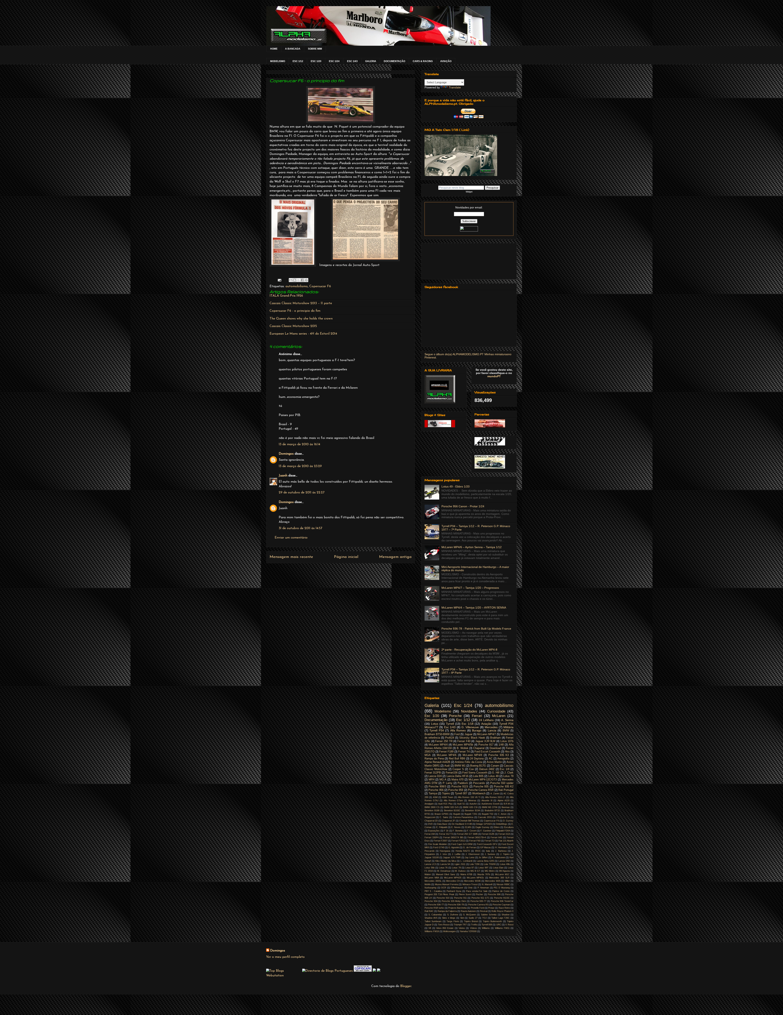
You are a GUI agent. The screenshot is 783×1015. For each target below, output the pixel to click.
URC (498, 924)
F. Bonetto (458, 830)
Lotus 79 (508, 776)
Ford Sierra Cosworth (474, 772)
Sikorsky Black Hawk (472, 737)
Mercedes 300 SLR (499, 877)
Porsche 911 (460, 898)
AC (490, 758)
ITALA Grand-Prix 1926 (286, 295)
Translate (455, 87)
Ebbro (497, 827)
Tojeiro (446, 793)
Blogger (405, 986)
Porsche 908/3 (437, 786)
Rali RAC (429, 911)
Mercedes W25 (492, 881)
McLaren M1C (502, 874)
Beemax (506, 807)
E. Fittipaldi (441, 827)
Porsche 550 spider (501, 783)
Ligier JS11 (460, 864)
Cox (471, 769)
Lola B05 (478, 776)
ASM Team (447, 797)
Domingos (286, 453)
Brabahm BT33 (492, 810)
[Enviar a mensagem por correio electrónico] (279, 280)
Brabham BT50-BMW (437, 734)
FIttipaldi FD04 (502, 830)
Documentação (436, 720)
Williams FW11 (502, 928)
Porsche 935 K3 (498, 755)
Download (495, 748)
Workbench (479, 793)
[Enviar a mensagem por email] (291, 280)
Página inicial (346, 557)
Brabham (495, 737)
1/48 (501, 744)
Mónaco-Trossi (470, 884)
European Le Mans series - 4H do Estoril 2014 (303, 333)
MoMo (428, 884)
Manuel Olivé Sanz (446, 874)
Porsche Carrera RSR (481, 790)
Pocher (479, 894)
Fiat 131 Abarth (506, 840)
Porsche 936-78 (456, 904)
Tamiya (433, 793)
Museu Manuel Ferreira (446, 884)
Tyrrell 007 (461, 793)
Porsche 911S (459, 786)
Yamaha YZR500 (468, 931)
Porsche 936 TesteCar (502, 901)
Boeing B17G (478, 765)
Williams (486, 928)
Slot (462, 918)
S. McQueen (469, 914)
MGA (428, 755)
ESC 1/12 (298, 61)
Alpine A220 (504, 800)
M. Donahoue (444, 871)
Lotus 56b (430, 867)
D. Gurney (508, 820)
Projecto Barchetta (457, 908)
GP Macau (485, 847)
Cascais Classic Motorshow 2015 (293, 326)
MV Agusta (504, 871)
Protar (491, 908)
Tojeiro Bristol (471, 921)
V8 (429, 928)
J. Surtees (490, 854)
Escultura (508, 827)
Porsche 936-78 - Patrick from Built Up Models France (476, 628)
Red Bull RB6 (457, 758)
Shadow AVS (431, 918)
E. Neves (456, 827)
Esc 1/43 (450, 727)
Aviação (486, 723)
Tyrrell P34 (436, 730)
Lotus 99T (483, 867)
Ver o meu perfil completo (285, 957)
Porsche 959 (455, 790)
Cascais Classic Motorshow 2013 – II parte (301, 303)
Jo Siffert (483, 857)
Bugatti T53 (487, 814)
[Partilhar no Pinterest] (306, 280)
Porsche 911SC (502, 898)
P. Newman (483, 887)
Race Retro (504, 908)
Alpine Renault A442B (437, 762)
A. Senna (507, 720)
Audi (447, 765)
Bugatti (456, 814)
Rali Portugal (505, 790)
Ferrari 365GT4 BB (453, 837)
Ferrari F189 (446, 751)
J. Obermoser (473, 854)
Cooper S (458, 769)
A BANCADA (292, 48)
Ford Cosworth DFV (487, 844)
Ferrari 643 (496, 837)
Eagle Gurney (482, 827)
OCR (443, 887)
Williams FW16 (432, 931)
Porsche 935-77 (478, 901)
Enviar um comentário (291, 537)
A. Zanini (494, 793)
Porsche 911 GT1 (480, 898)
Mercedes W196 (472, 881)
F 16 (446, 830)
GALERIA (370, 61)
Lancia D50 (504, 861)
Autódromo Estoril (490, 803)
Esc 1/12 (463, 720)
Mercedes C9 (453, 881)
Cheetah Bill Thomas (469, 820)
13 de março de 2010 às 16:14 (299, 444)
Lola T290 (475, 864)
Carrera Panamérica (463, 817)
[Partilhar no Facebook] (302, 280)
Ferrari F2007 (440, 840)
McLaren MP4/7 (486, 734)
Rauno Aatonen (468, 911)
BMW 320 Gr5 (451, 807)
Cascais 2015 (485, 817)
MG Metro (490, 871)
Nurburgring (430, 887)
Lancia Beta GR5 (485, 861)
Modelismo (443, 711)
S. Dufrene (452, 914)
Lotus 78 (456, 867)
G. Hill (495, 772)
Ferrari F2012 (458, 840)
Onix (470, 887)
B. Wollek (462, 748)
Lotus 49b (505, 864)
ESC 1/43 (352, 61)
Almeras (472, 800)
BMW (506, 730)
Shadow (506, 914)
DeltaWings (501, 824)
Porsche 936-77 (436, 904)
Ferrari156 (452, 772)
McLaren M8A (432, 877)
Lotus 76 (443, 867)
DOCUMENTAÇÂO (394, 61)
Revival (483, 911)
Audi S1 (461, 803)
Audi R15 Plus (445, 803)
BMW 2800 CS (432, 807)
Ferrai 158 (430, 834)
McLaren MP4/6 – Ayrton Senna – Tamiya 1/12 (471, 547)
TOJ (484, 918)
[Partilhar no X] (298, 280)
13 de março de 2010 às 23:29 (300, 466)
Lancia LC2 (430, 864)
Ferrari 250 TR (443, 741)
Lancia (492, 730)
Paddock (463, 783)
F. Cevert (471, 830)
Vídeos (473, 928)
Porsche (455, 716)
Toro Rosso (444, 924)
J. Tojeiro (505, 854)
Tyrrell (450, 723)
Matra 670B (466, 874)
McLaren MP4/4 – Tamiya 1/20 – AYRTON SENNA (473, 607)
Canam (495, 765)
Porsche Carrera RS (478, 904)
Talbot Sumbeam (433, 921)
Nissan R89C (503, 884)
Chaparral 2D (431, 820)
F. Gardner (485, 830)
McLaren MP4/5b (463, 744)
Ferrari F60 (474, 840)
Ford (457, 734)
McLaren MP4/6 (446, 755)
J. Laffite (456, 854)
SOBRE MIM (315, 48)
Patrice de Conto (501, 891)
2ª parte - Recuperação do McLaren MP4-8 (469, 649)
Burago (476, 730)
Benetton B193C (452, 810)
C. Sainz (444, 817)
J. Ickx (443, 854)
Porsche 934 (431, 901)
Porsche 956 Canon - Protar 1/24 (462, 506)
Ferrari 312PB (433, 772)
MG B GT (475, 871)
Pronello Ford (477, 908)
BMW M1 (460, 765)
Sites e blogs (448, 918)
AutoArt (473, 803)
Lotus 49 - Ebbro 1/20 (455, 486)
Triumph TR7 (460, 924)
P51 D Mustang (502, 887)
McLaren (498, 716)
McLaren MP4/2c (475, 877)
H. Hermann (501, 847)
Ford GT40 (438, 847)
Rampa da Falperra (447, 911)
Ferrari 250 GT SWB (467, 834)
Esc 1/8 (504, 769)
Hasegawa (445, 851)
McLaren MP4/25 (453, 877)
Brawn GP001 (442, 814)
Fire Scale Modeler (437, 844)
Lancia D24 (435, 776)
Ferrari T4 (464, 751)
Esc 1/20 (432, 716)
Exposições (434, 830)
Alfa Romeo (458, 730)
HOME (274, 48)
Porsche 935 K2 (503, 786)
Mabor (428, 874)
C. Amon (502, 814)
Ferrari (477, 716)
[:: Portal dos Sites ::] (374, 971)
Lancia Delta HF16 (457, 776)
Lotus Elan (498, 867)
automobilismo (296, 286)
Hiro (507, 751)
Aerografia (503, 758)
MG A (442, 779)
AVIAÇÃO (445, 61)
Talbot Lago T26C (500, 918)
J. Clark (508, 772)
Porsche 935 (481, 786)
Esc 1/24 (463, 705)
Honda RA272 (463, 851)
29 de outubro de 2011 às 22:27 (301, 492)
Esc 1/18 (467, 723)
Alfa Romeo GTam (453, 800)
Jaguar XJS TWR (452, 857)
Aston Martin (494, 762)
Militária (508, 727)
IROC (478, 851)
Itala (488, 851)
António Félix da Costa (468, 762)
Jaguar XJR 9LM (485, 741)
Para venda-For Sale (477, 891)
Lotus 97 (469, 867)
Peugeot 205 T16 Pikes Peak (439, 894)
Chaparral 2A (503, 817)
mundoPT (494, 376)
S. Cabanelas (435, 914)
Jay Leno (469, 857)
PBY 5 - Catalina (433, 891)
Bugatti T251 (470, 814)
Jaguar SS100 (432, 857)
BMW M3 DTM (489, 807)
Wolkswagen (449, 931)
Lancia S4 (445, 864)
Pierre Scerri (465, 894)
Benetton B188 (432, 810)
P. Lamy (447, 783)
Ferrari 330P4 (432, 837)
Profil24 (449, 737)
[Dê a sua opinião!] (295, 280)
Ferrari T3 (489, 840)
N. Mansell (487, 884)
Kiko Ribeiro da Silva (445, 861)
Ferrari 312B (488, 834)
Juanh (283, 475)
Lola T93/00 (490, 864)
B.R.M (507, 803)
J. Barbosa (501, 851)
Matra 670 (457, 779)
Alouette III (486, 800)
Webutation (275, 975)
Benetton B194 (472, 810)
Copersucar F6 (320, 286)
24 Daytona (477, 758)
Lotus (434, 723)
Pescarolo (479, 783)
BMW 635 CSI (470, 807)
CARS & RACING (423, 61)
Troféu (474, 924)
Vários (462, 928)
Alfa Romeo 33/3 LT (495, 797)
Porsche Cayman (501, 904)
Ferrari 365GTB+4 (477, 837)
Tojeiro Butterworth (492, 921)
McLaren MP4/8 (472, 755)
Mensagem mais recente (291, 557)
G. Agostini (453, 847)
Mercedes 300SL (433, 881)
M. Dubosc (460, 871)
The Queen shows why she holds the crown (301, 318)
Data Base (442, 824)
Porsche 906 (494, 894)
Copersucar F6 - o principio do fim (295, 311)
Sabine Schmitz (489, 914)
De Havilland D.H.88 (462, 824)
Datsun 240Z (486, 769)
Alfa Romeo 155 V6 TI (469, 797)
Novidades (469, 711)
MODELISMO (277, 61)
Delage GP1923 (484, 824)
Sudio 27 (473, 918)
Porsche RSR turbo (434, 908)
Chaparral (478, 748)
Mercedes (491, 727)
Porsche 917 (485, 744)
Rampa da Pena (434, 758)
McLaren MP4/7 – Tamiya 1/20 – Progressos (470, 587)
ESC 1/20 (316, 61)
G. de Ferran (469, 847)
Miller (507, 881)
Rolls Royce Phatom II (502, 911)
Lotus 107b (507, 741)
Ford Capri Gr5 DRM (461, 844)
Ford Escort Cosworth (487, 751)
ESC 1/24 (334, 61)
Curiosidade (496, 711)
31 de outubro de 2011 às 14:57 (300, 528)
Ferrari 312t (504, 834)
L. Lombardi (466, 861)
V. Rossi (509, 924)
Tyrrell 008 (487, 924)
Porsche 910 (443, 898)
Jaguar (468, 734)
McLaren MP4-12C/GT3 (483, 779)
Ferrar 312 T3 (446, 834)
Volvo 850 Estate (445, 928)
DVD (430, 824)
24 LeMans (486, 720)
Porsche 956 (435, 790)
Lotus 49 (493, 776)
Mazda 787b (483, 874)
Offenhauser (457, 887)
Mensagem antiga (395, 557)
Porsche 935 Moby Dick (454, 901)
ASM (435, 797)
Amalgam (429, 803)
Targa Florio (453, 921)
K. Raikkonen (498, 857)
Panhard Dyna (454, 891)
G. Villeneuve (470, 727)
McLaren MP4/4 (438, 744)
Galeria (432, 705)
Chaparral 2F (448, 820)
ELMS (468, 827)
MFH (431, 779)
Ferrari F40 (463, 741)
